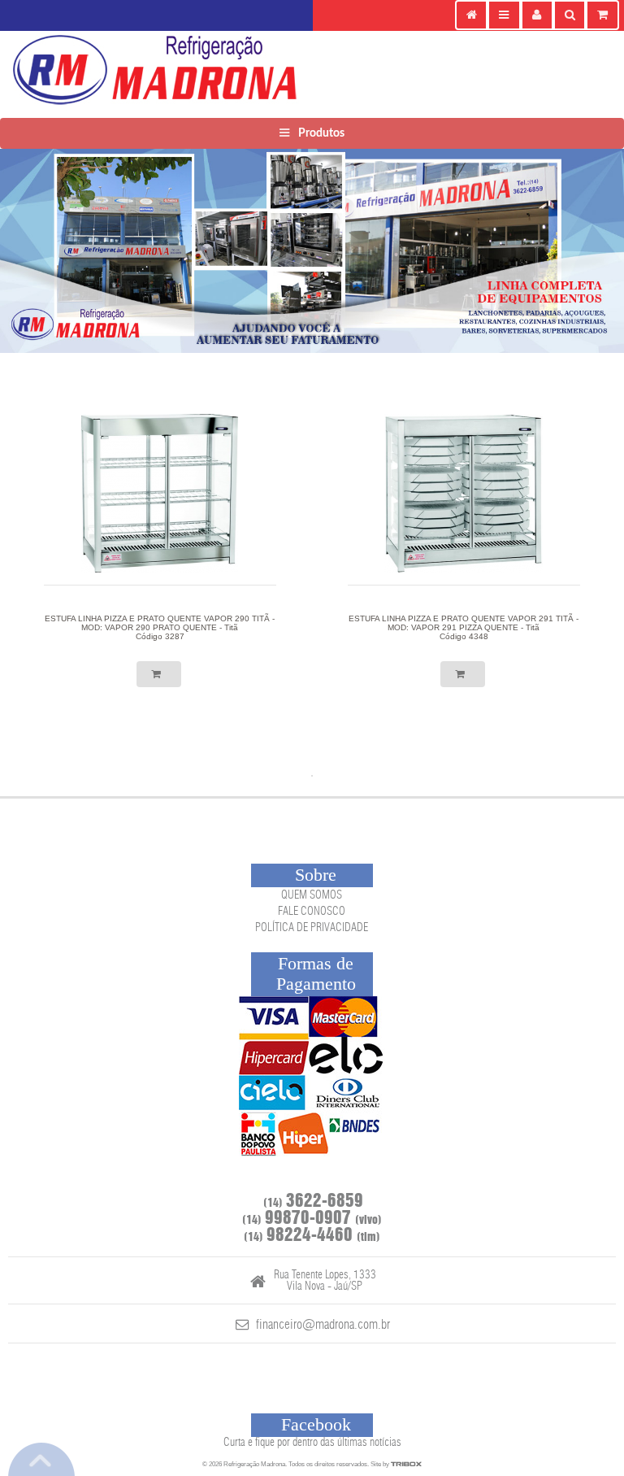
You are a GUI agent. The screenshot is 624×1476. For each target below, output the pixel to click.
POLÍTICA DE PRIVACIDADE (311, 928)
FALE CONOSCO (311, 911)
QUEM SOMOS (311, 895)
